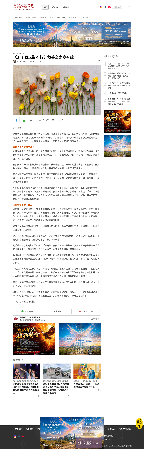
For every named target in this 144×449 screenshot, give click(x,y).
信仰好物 (54, 7)
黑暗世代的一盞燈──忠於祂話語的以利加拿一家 (86, 385)
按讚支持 (57, 311)
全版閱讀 (66, 7)
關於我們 (18, 429)
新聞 (45, 7)
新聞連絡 (29, 429)
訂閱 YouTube (87, 311)
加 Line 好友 (29, 311)
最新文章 (18, 17)
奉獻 (120, 7)
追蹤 (40, 61)
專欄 (51, 17)
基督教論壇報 (31, 17)
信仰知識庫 (84, 17)
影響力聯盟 (61, 17)
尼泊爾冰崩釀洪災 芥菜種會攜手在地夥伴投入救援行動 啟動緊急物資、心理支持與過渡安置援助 (56, 388)
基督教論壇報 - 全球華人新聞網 (24, 7)
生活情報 (72, 17)
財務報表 (111, 429)
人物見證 (42, 17)
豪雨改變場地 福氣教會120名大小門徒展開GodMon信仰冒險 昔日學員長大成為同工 (26, 388)
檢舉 (99, 61)
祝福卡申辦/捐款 (125, 429)
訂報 (114, 7)
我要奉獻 (94, 319)
